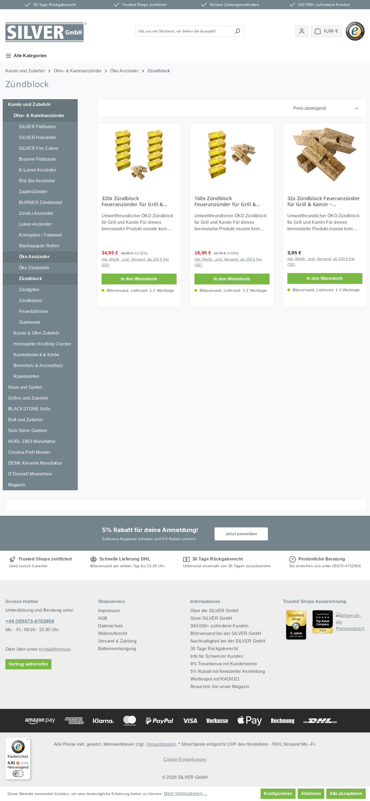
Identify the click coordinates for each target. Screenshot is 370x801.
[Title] (296, 625)
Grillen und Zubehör (28, 398)
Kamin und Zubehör (29, 104)
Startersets (30, 322)
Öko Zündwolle (34, 267)
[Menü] (27, 740)
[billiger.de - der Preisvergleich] (350, 625)
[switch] (18, 773)
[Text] (322, 625)
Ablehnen (311, 793)
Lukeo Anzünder (35, 224)
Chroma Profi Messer (29, 452)
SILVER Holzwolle (37, 137)
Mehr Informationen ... (185, 793)
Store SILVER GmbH (211, 618)
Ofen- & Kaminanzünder (39, 115)
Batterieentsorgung (117, 648)
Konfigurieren (278, 793)
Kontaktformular (54, 649)
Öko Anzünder (34, 256)
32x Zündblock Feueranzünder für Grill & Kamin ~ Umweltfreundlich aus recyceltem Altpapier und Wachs (323, 201)
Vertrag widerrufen (28, 664)
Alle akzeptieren (346, 793)
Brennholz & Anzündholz (38, 365)
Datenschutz (110, 626)
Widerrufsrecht (112, 633)
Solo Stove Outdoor (27, 430)
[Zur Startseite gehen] (46, 32)
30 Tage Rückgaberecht (214, 648)
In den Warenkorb (139, 279)
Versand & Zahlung (117, 641)
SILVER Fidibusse (37, 126)
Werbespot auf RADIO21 (215, 679)
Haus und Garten (25, 387)
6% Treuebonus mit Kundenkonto (223, 663)
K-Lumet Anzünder (37, 170)
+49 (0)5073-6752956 (29, 621)
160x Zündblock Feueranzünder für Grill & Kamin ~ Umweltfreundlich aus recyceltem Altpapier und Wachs (231, 201)
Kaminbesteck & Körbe (36, 354)
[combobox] (183, 31)
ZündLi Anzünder (36, 213)
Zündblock (30, 278)
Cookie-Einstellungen (185, 759)
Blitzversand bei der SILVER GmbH (225, 633)
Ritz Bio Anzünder (37, 181)
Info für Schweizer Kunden (216, 656)
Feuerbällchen (33, 311)
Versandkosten (161, 744)
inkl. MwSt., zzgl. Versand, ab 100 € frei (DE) (135, 262)
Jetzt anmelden (241, 533)
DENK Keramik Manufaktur (35, 463)
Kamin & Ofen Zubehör (36, 333)
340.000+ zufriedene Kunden (219, 626)
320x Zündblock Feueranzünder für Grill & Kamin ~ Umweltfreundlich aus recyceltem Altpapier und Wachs (139, 201)
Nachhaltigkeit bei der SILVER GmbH (227, 641)
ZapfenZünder (33, 191)
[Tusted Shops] (355, 30)
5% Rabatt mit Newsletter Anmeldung (227, 671)
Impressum (109, 610)
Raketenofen (26, 376)
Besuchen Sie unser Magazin (219, 686)
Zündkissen (30, 300)
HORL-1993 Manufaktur (32, 441)
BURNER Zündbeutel (40, 202)
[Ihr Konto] (301, 31)
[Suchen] (237, 31)
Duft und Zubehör (25, 419)
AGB (103, 618)
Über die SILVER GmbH (214, 610)
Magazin (16, 484)
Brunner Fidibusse (37, 159)
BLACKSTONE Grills (29, 409)
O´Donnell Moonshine (30, 474)
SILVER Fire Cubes (38, 148)
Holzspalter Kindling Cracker (42, 344)
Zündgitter (29, 289)
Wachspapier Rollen (39, 246)
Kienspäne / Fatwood (40, 235)
